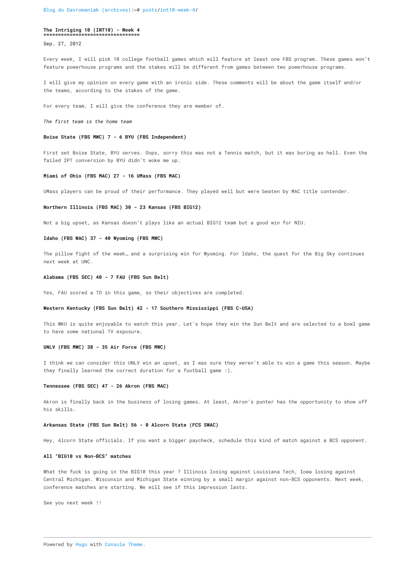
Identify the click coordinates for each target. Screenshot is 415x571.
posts (149, 10)
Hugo (81, 544)
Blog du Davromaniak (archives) (87, 10)
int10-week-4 (177, 10)
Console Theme (124, 544)
